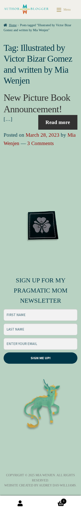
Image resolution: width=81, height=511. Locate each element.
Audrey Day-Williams (57, 485)
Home (13, 25)
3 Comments (40, 143)
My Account (20, 503)
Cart (52, 500)
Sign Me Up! (41, 358)
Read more (57, 122)
